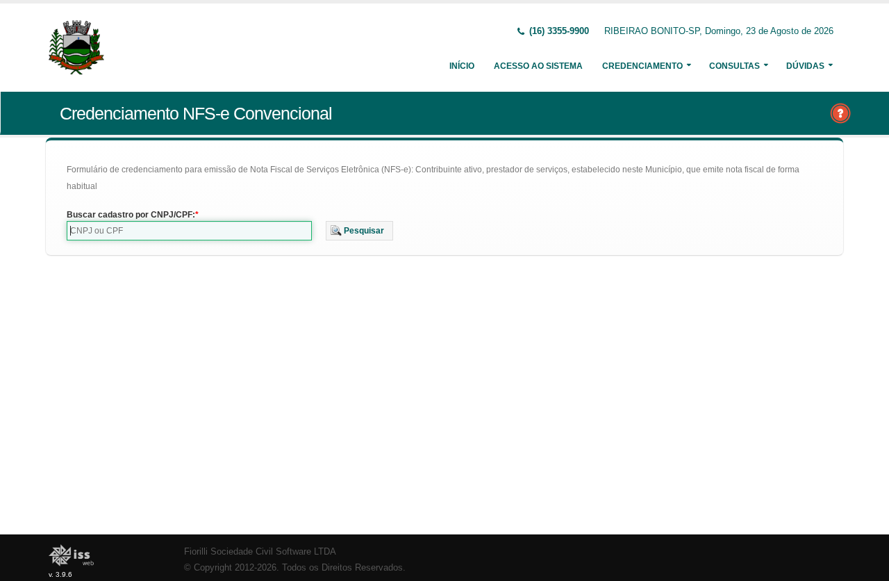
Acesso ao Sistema (538, 66)
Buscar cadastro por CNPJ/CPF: (131, 215)
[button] (359, 230)
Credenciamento (642, 66)
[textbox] (189, 230)
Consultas (734, 66)
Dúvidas (805, 66)
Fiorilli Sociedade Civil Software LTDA (260, 552)
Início (461, 66)
